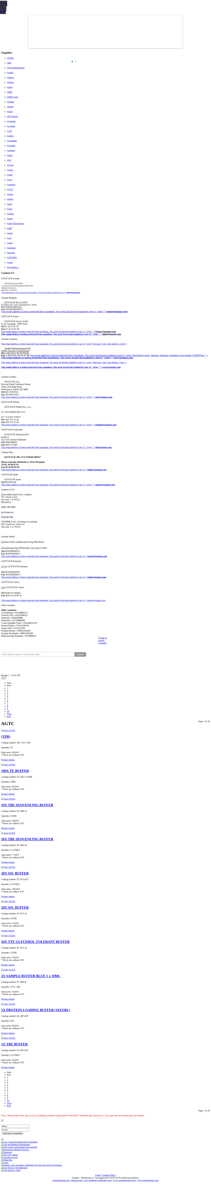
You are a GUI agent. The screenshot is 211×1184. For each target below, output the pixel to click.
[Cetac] (5, 1162)
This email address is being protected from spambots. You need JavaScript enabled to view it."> (34, 293)
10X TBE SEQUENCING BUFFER (27, 805)
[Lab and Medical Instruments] (15, 1144)
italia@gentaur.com (96, 469)
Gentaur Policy (109, 1175)
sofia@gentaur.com (117, 311)
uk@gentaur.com (103, 397)
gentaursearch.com (61, 1180)
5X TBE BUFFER (14, 1044)
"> (86, 577)
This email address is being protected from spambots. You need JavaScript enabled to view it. (43, 331)
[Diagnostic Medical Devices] (15, 1150)
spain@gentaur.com (105, 485)
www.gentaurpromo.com (124, 1180)
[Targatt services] (9, 1157)
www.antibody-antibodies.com (98, 1180)
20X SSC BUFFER (15, 873)
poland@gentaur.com (105, 425)
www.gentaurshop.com (147, 1180)
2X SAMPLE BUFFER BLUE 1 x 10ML (30, 976)
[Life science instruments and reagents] (19, 1147)
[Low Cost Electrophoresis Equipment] (19, 1142)
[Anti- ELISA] (8, 730)
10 (8, 711)
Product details (7, 760)
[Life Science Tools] (10, 1170)
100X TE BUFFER (15, 771)
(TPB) (5, 736)
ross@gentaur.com (111, 367)
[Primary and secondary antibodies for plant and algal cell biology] (31, 1165)
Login (98, 1175)
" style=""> (90, 331)
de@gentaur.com (123, 358)
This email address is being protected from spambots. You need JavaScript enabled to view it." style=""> (53, 311)
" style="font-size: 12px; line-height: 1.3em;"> (106, 362)
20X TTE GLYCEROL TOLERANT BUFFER (35, 942)
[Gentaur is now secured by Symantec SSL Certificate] (105, 642)
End (9, 716)
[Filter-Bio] (6, 1160)
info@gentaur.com (73, 293)
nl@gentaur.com (103, 447)
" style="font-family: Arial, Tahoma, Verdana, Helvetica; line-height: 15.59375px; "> (166, 355)
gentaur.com (77, 1180)
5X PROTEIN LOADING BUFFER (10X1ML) (35, 1010)
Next (9, 714)
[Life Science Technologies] (14, 1168)
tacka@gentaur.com (97, 556)
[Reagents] (6, 1152)
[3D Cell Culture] (9, 1155)
